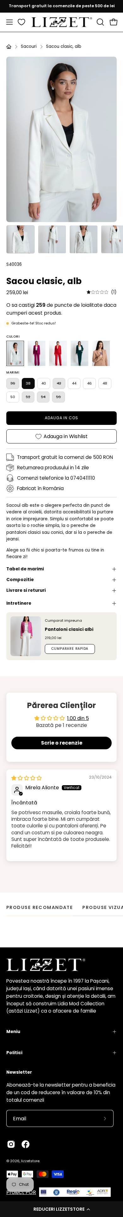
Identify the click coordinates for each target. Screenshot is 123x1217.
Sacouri (29, 46)
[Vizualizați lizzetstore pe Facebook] (25, 1144)
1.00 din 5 (78, 718)
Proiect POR (21, 1192)
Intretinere (18, 603)
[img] (102, 292)
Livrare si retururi (26, 590)
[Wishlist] (21, 22)
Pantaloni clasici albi (69, 629)
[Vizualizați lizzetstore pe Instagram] (11, 1144)
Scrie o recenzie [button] (61, 742)
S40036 (14, 264)
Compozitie (20, 580)
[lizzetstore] (61, 22)
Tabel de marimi (25, 569)
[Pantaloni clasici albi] (25, 636)
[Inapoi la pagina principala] (8, 46)
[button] (61, 1209)
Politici (14, 1053)
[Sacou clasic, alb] (20, 239)
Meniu (13, 1032)
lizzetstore (30, 1160)
